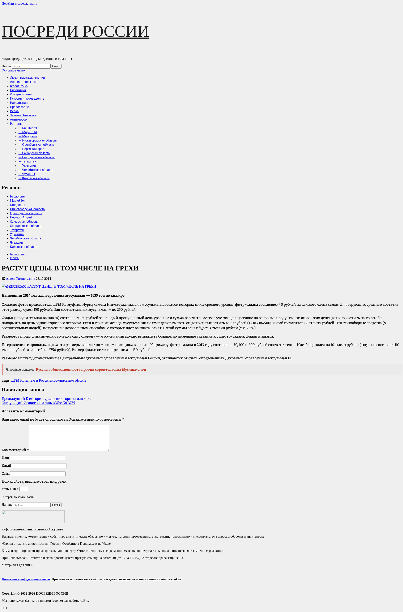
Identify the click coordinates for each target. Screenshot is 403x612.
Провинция (18, 90)
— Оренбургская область (36, 145)
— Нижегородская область (37, 140)
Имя (5, 457)
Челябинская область (25, 238)
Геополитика (19, 86)
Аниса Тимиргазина (20, 278)
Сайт (6, 473)
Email (6, 465)
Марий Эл (17, 201)
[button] (13, 70)
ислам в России (38, 380)
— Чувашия (26, 174)
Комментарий (15, 450)
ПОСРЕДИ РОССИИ (75, 31)
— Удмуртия (27, 166)
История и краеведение (27, 98)
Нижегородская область (27, 209)
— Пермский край (31, 149)
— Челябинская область (35, 170)
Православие (19, 107)
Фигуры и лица (21, 94)
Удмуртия (17, 234)
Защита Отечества (23, 115)
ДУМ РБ (18, 380)
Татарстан (17, 230)
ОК (5, 608)
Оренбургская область (26, 213)
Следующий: (38, 403)
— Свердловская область (36, 157)
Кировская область (23, 247)
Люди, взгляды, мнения (27, 77)
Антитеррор (18, 119)
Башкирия (17, 196)
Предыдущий (46, 398)
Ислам (14, 111)
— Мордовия (27, 136)
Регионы (16, 124)
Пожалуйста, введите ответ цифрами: (34, 481)
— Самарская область (34, 153)
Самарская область (24, 221)
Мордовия (17, 205)
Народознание (20, 103)
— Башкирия (27, 128)
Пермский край (21, 217)
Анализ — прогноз (23, 82)
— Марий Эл (27, 132)
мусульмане (61, 380)
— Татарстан (27, 161)
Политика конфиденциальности (26, 579)
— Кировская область (34, 178)
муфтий (79, 380)
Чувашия (16, 242)
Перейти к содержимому (19, 3)
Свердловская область (26, 226)
